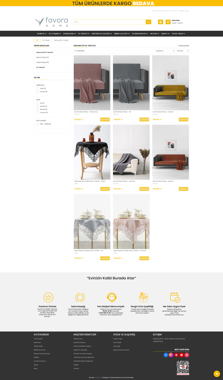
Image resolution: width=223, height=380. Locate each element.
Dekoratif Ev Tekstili (61, 40)
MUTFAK (153, 33)
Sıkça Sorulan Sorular (121, 350)
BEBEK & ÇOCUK (121, 33)
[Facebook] (166, 355)
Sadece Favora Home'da (160, 11)
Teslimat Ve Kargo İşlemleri (84, 357)
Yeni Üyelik (117, 342)
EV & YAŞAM (54, 33)
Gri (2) (42, 103)
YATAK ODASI (177, 33)
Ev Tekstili (46, 40)
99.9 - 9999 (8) (45, 124)
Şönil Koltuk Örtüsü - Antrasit (124, 181)
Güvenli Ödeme (79, 342)
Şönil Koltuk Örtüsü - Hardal (163, 112)
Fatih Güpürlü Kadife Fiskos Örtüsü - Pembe (130, 251)
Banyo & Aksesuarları (42, 354)
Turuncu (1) (44, 112)
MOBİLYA (40, 33)
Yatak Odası (38, 346)
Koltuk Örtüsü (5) (42, 62)
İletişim (76, 365)
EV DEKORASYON (139, 33)
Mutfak (36, 357)
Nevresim (37, 342)
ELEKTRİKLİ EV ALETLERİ (101, 33)
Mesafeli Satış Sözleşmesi (83, 361)
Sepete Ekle (105, 119)
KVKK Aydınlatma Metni (82, 346)
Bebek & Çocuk (40, 350)
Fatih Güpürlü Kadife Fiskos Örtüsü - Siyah (89, 181)
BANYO (164, 33)
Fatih (76, 183)
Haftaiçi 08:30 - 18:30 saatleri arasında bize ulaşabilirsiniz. (169, 340)
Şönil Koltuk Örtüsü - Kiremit (163, 181)
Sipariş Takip (184, 11)
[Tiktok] (186, 355)
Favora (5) (44, 92)
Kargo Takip (117, 339)
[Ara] (148, 22)
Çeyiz (36, 365)
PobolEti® (98, 377)
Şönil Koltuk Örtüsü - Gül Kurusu (86, 112)
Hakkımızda (78, 339)
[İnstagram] (171, 355)
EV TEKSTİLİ (82, 33)
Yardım (76, 368)
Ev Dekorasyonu (40, 361)
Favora (76, 114)
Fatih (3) (43, 88)
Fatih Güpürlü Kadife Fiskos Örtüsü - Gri (88, 251)
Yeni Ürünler (38, 339)
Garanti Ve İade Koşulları (83, 354)
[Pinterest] (176, 355)
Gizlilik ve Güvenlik (80, 350)
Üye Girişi (116, 346)
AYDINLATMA (68, 33)
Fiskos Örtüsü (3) (42, 57)
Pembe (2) (43, 109)
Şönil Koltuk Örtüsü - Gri (122, 112)
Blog (35, 368)
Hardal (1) (43, 106)
